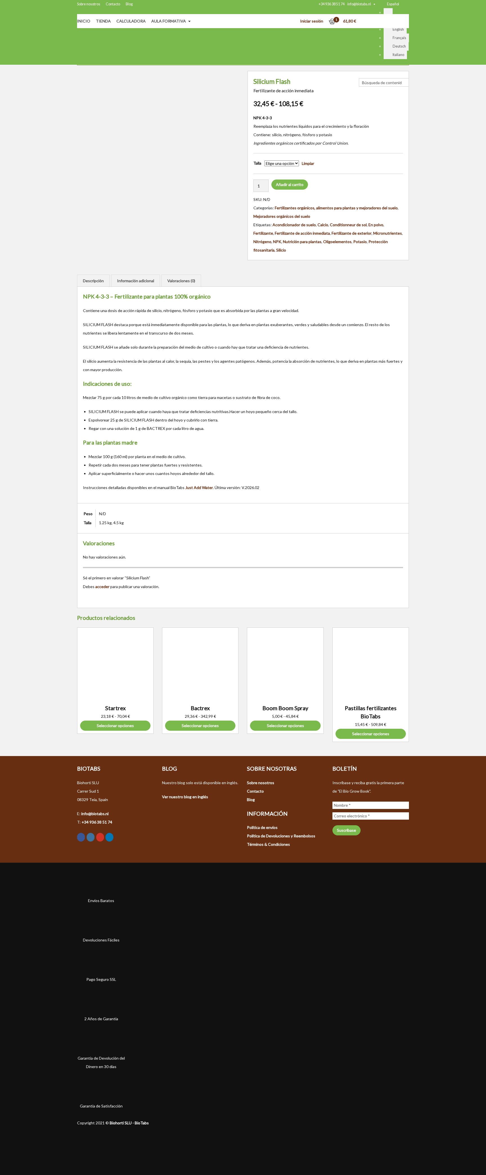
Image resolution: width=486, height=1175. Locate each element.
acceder (102, 586)
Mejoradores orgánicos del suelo (281, 216)
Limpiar (308, 163)
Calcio (323, 224)
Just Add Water (199, 487)
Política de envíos (262, 827)
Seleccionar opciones (115, 725)
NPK (277, 241)
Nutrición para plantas (302, 241)
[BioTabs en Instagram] (90, 837)
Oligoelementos (337, 241)
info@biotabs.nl (359, 4)
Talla (257, 163)
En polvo (375, 224)
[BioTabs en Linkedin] (109, 837)
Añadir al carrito (289, 184)
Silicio (281, 250)
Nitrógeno (262, 241)
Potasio (360, 241)
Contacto (113, 4)
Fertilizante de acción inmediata (302, 233)
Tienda (103, 21)
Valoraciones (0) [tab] (181, 280)
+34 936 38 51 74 (332, 4)
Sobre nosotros (88, 4)
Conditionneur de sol (348, 224)
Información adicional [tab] (135, 280)
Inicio (83, 21)
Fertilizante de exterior (352, 233)
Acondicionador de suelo (294, 224)
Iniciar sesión (311, 21)
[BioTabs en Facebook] (81, 837)
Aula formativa (168, 21)
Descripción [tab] (93, 280)
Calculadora (131, 21)
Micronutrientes (387, 233)
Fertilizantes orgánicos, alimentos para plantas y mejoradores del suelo (336, 207)
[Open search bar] (361, 74)
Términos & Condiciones (268, 844)
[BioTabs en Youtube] (100, 837)
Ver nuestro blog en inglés (185, 796)
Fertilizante (263, 233)
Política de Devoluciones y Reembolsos (281, 835)
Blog (129, 4)
